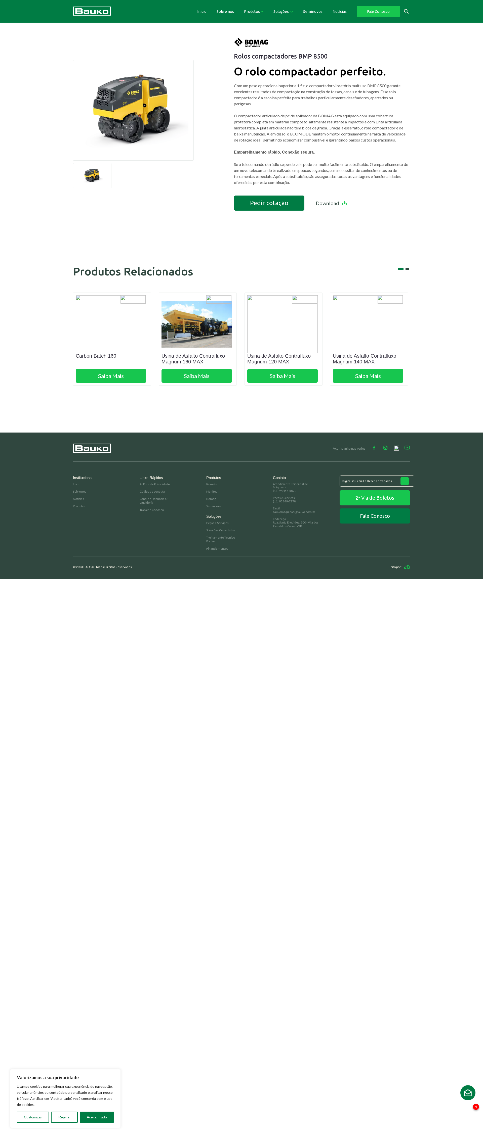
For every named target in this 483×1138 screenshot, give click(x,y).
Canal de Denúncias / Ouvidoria (154, 500)
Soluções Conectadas (220, 530)
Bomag (211, 499)
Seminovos (313, 11)
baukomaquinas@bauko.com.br (294, 512)
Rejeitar (64, 1117)
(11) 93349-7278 (284, 501)
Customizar (33, 1117)
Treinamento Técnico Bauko (220, 539)
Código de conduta (152, 491)
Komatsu (212, 484)
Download (327, 203)
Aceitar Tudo (97, 1117)
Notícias (340, 11)
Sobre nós (225, 11)
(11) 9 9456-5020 (284, 491)
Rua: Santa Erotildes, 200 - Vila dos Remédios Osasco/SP (295, 524)
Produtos (252, 11)
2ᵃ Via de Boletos (374, 498)
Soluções (281, 11)
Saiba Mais (111, 375)
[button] (401, 269)
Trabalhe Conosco (152, 510)
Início (202, 11)
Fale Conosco (378, 11)
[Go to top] (467, 1092)
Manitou (212, 491)
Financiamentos (217, 548)
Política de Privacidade (155, 484)
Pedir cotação (269, 202)
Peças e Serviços (217, 523)
